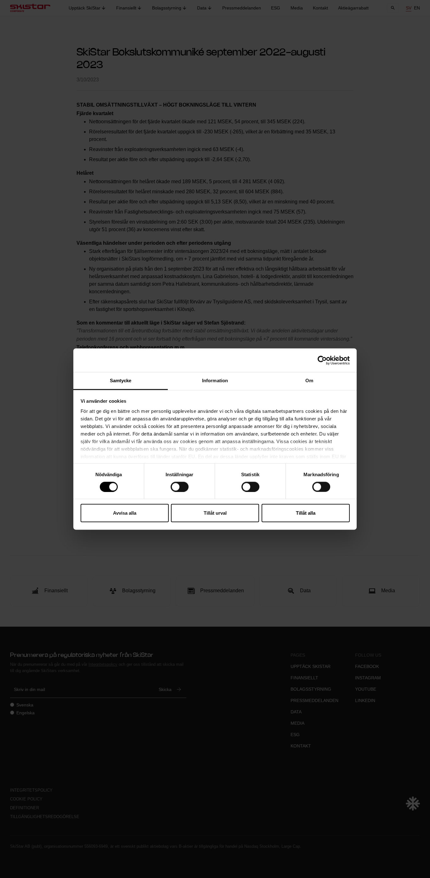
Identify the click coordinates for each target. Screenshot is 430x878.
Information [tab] (215, 380)
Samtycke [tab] (121, 380)
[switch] (180, 487)
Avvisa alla (124, 513)
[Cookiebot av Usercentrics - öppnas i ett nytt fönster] (322, 360)
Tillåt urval (215, 513)
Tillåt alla (305, 513)
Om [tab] (309, 380)
